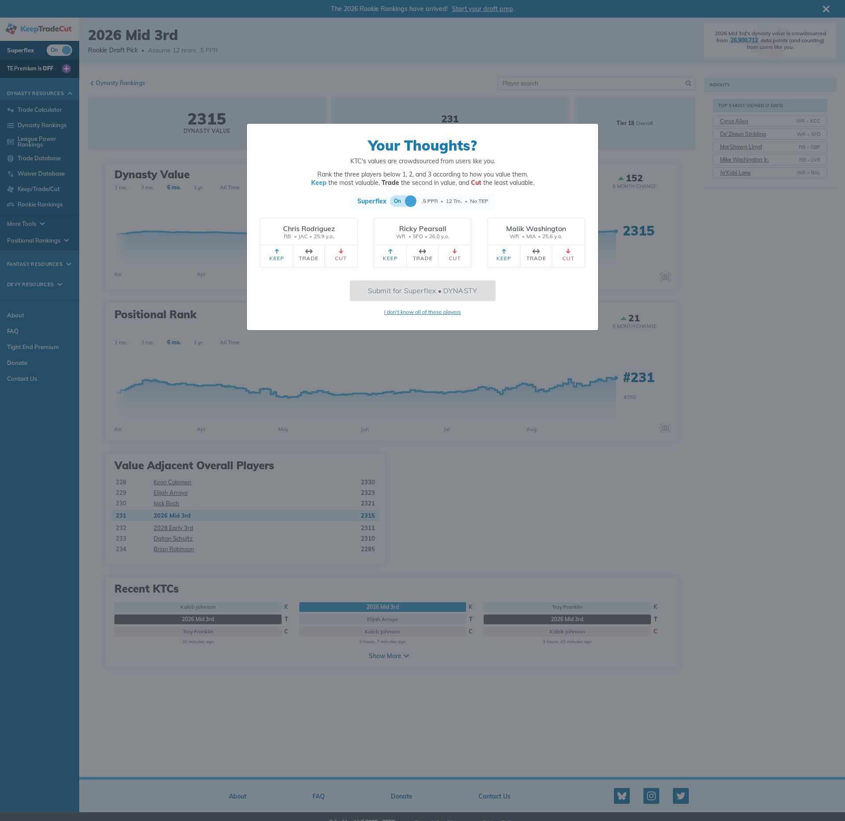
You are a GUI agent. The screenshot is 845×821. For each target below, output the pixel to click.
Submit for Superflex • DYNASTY (423, 290)
